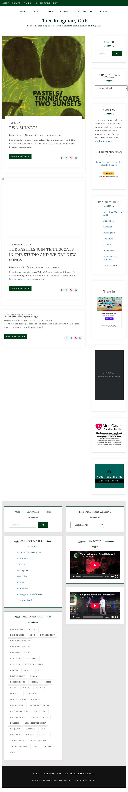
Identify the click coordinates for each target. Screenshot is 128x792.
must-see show (18, 699)
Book (32, 635)
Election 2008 (17, 682)
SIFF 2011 (29, 735)
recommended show (35, 723)
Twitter (107, 226)
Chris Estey (17, 135)
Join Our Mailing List (29, 552)
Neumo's (35, 699)
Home (23, 11)
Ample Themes (87, 780)
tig (35, 746)
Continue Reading (20, 156)
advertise (112, 162)
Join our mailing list (46, 3)
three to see (17, 741)
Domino (15, 123)
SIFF (42, 729)
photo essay (40, 711)
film (48, 682)
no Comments (54, 135)
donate (100, 162)
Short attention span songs (21, 316)
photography (17, 717)
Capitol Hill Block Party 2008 (26, 664)
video (13, 752)
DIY (39, 670)
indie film (16, 694)
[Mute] (112, 576)
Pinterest (108, 250)
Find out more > (104, 141)
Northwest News (19, 711)
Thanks (27, 3)
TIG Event (48, 746)
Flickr (107, 244)
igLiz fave (41, 688)
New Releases (17, 705)
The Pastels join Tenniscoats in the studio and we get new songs (42, 254)
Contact (65, 11)
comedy (14, 670)
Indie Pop (32, 694)
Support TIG (85, 11)
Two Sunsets (23, 128)
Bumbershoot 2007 (20, 641)
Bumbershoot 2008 (20, 647)
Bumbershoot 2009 (20, 653)
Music (37, 11)
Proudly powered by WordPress (49, 780)
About (5, 3)
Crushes (28, 670)
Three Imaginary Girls (64, 21)
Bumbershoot (47, 635)
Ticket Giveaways (19, 746)
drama (33, 676)
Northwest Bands (39, 705)
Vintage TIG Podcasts (29, 594)
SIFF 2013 (44, 735)
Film (51, 11)
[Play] (73, 576)
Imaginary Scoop (21, 244)
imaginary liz (18, 267)
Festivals (35, 682)
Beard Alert (16, 629)
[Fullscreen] (116, 576)
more (114, 165)
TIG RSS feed (110, 265)
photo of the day (39, 717)
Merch (104, 11)
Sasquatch (15, 729)
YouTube (108, 238)
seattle (31, 729)
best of (33, 629)
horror (26, 688)
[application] (95, 565)
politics (14, 723)
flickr (13, 688)
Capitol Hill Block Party (24, 658)
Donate (16, 3)
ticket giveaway (37, 741)
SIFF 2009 (15, 735)
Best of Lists (17, 635)
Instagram (109, 232)
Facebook (108, 221)
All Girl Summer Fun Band (19, 314)
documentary (17, 676)
